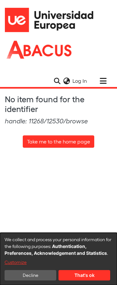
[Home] (52, 20)
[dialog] (58, 259)
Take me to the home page (58, 141)
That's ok (84, 275)
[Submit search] (57, 81)
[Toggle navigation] (103, 81)
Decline (30, 275)
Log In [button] (79, 81)
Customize (16, 262)
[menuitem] (66, 81)
